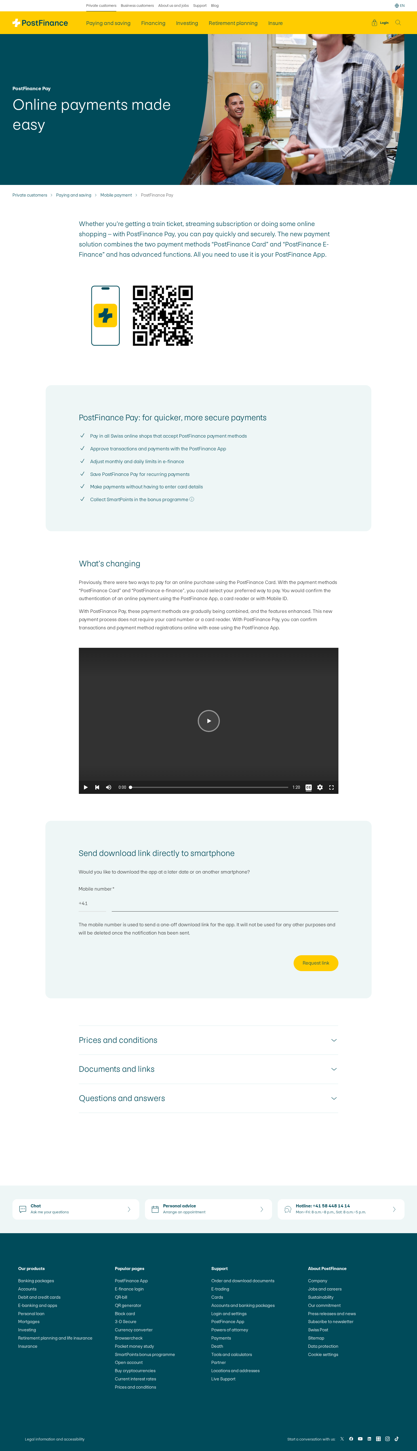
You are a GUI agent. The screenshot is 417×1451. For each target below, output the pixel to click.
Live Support (223, 1379)
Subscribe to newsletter (330, 1321)
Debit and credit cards (39, 1297)
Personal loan (31, 1313)
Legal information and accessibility (55, 1439)
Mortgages (28, 1321)
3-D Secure (125, 1321)
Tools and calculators (231, 1354)
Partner (218, 1362)
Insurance (27, 1346)
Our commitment (324, 1305)
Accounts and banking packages (243, 1305)
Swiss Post (318, 1329)
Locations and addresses (235, 1370)
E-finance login (129, 1289)
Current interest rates (135, 1379)
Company (317, 1280)
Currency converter (134, 1329)
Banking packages (36, 1280)
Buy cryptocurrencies (135, 1370)
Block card (125, 1313)
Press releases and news (332, 1313)
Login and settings (229, 1313)
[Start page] (40, 23)
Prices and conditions (135, 1387)
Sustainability (321, 1297)
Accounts (27, 1289)
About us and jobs (173, 5)
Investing (27, 1329)
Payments (221, 1338)
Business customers (137, 5)
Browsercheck (129, 1338)
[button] (398, 22)
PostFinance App (131, 1280)
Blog (215, 5)
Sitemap (316, 1338)
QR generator (128, 1305)
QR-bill (121, 1297)
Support (200, 5)
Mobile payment (116, 195)
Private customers (101, 5)
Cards (217, 1297)
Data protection (323, 1346)
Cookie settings (323, 1354)
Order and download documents (242, 1280)
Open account (129, 1362)
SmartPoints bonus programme (145, 1354)
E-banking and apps (37, 1305)
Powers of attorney (229, 1329)
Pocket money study (134, 1346)
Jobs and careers (325, 1289)
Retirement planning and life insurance (55, 1338)
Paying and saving (73, 195)
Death (217, 1346)
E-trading (220, 1289)
